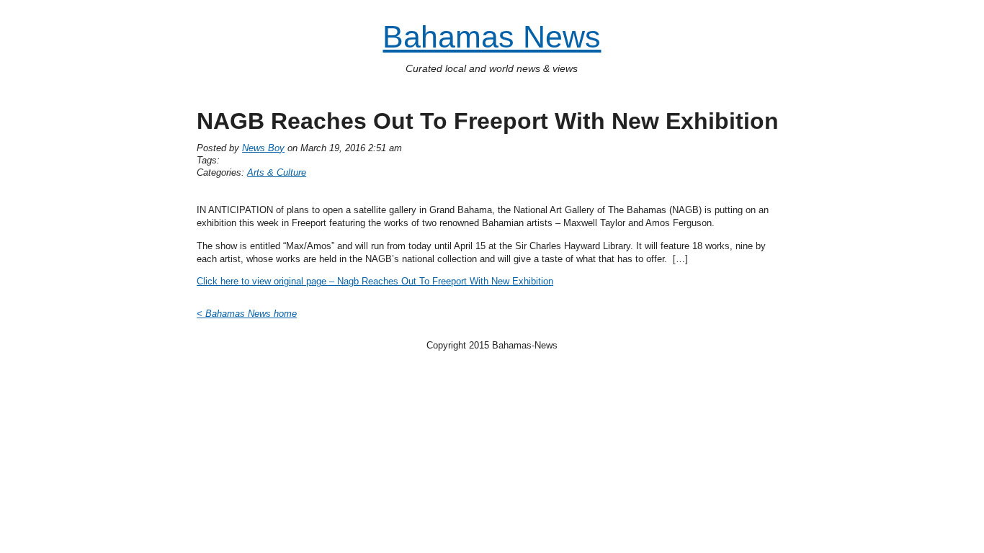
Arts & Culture (276, 172)
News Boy (263, 148)
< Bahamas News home (247, 313)
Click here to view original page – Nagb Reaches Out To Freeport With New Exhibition (375, 281)
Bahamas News (492, 37)
